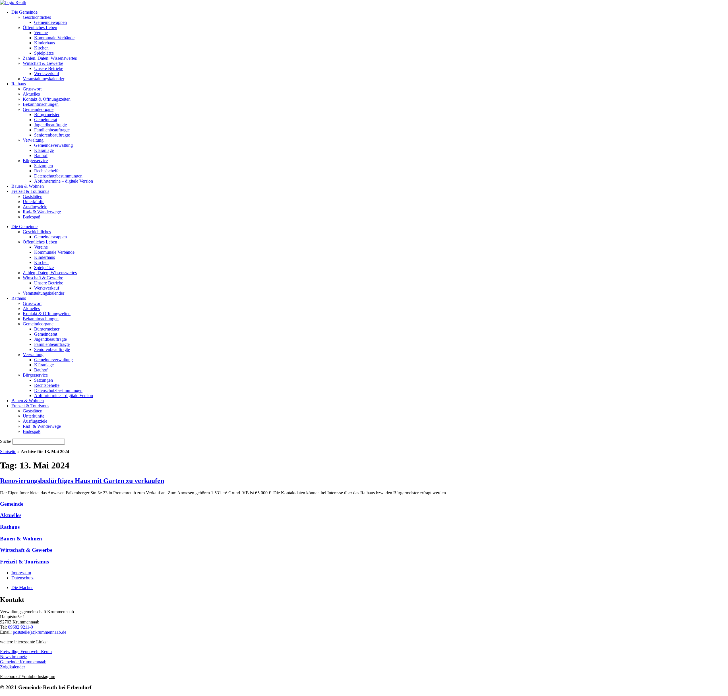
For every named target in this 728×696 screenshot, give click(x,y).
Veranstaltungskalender (43, 78)
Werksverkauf (46, 73)
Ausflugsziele (35, 206)
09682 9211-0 (20, 627)
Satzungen (43, 165)
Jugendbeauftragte (50, 124)
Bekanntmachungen (41, 104)
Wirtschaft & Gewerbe (43, 63)
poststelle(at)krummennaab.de (39, 632)
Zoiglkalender (12, 666)
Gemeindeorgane (38, 109)
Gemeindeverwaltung (53, 145)
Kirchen (41, 48)
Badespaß (31, 216)
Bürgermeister (46, 114)
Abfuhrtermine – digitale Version (63, 181)
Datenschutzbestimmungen (58, 176)
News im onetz (13, 656)
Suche (5, 441)
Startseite (8, 451)
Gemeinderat (45, 119)
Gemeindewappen (50, 22)
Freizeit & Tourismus (30, 191)
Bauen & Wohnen (27, 186)
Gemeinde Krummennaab (23, 661)
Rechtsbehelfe (46, 170)
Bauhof (40, 155)
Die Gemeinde (24, 12)
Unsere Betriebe (48, 68)
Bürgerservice (35, 160)
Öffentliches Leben (40, 27)
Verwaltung (33, 140)
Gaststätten (32, 196)
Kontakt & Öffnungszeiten (47, 99)
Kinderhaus (44, 42)
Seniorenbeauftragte (52, 135)
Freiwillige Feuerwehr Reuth (26, 651)
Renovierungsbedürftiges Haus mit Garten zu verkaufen (82, 480)
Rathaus (18, 83)
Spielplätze (44, 53)
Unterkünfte (33, 201)
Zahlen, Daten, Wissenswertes (50, 58)
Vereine (41, 32)
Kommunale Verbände (54, 37)
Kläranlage (44, 150)
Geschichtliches (37, 17)
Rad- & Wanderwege (42, 211)
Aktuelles (31, 94)
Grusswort (32, 88)
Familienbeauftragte (52, 129)
